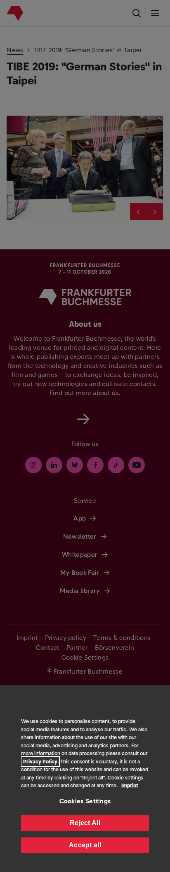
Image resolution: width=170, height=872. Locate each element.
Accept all (85, 845)
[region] (85, 778)
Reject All (85, 822)
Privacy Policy (40, 761)
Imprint (129, 785)
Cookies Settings (85, 801)
